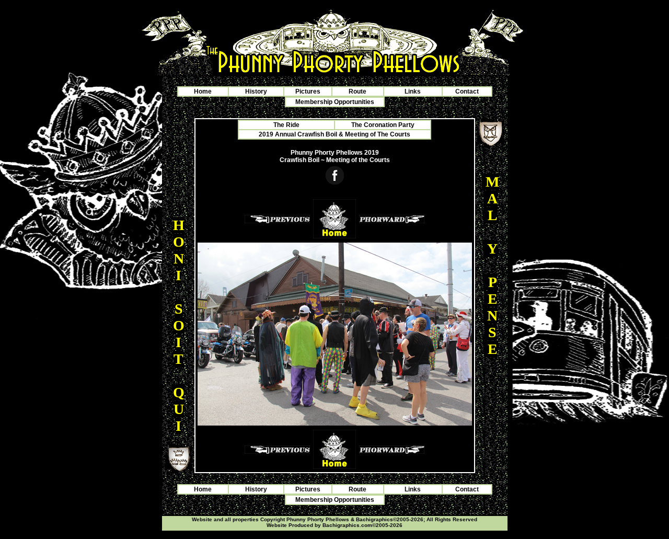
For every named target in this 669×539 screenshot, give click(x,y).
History (256, 91)
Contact (467, 91)
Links (413, 91)
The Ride (286, 125)
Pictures (307, 91)
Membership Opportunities (334, 102)
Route (357, 91)
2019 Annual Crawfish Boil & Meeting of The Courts (334, 134)
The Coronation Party (382, 125)
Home (203, 91)
